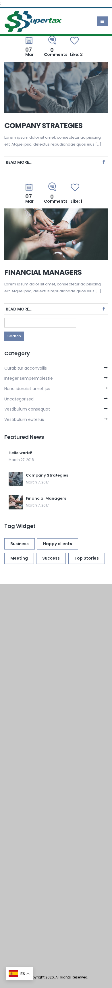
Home (23, 687)
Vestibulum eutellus (24, 419)
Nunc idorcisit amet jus (27, 389)
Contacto (28, 734)
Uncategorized (19, 399)
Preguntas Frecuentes (42, 722)
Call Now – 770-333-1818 (44, 746)
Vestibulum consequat (27, 409)
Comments (55, 52)
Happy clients (57, 544)
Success (51, 558)
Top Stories (86, 558)
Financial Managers (43, 272)
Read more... (19, 162)
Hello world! (20, 453)
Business (19, 544)
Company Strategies (43, 126)
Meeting (19, 558)
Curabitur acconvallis (25, 368)
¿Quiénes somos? (36, 698)
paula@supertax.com (38, 773)
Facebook (104, 162)
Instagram (34, 844)
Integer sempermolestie (28, 378)
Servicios (27, 710)
